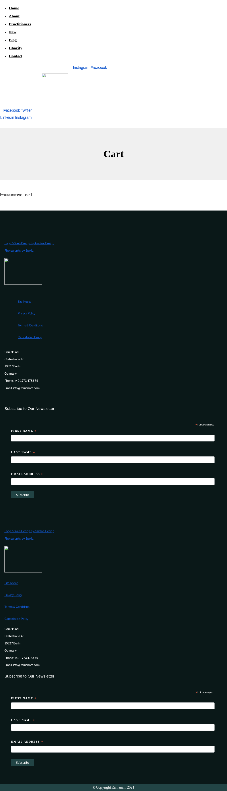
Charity (15, 48)
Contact (15, 56)
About (14, 16)
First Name (24, 431)
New (12, 32)
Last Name (23, 453)
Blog (13, 40)
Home (14, 8)
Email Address (27, 474)
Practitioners (20, 24)
